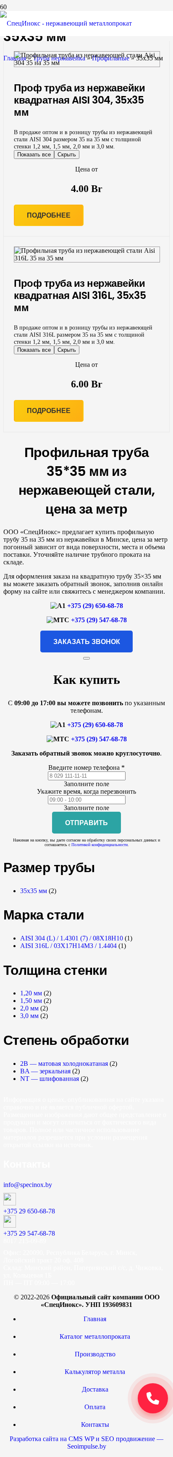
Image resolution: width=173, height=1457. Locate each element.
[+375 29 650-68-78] (86, 1200)
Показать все (34, 154)
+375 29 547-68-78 (29, 1233)
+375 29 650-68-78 (29, 1211)
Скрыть (67, 154)
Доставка (95, 1389)
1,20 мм (31, 993)
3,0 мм (29, 1015)
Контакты (95, 1424)
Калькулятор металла (95, 1371)
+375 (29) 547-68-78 (99, 619)
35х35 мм (33, 890)
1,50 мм (31, 1000)
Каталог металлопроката (95, 1336)
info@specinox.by (27, 1184)
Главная (95, 1318)
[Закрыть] (86, 658)
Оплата (94, 1406)
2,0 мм (29, 1008)
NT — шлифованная (49, 1078)
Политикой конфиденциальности (99, 844)
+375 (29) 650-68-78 (95, 605)
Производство (95, 1354)
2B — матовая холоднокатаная (64, 1063)
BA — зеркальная (45, 1071)
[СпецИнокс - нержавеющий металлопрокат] (66, 23)
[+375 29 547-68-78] (86, 1222)
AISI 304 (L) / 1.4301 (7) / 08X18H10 (71, 938)
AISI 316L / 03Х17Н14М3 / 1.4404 (68, 945)
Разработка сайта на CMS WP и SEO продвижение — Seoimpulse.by (86, 1442)
